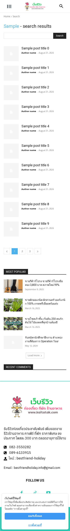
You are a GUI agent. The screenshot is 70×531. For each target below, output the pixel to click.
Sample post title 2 (35, 87)
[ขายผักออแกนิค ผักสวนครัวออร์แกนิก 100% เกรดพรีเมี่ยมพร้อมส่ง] (13, 304)
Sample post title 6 (35, 165)
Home (7, 16)
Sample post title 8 (35, 204)
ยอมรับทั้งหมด (35, 516)
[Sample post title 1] (11, 73)
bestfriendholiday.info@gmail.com (37, 468)
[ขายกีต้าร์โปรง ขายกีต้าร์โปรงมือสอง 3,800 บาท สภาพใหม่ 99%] (13, 286)
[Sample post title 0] (11, 53)
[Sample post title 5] (11, 151)
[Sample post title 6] (11, 170)
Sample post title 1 (35, 68)
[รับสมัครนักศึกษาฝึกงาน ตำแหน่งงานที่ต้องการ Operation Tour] (13, 342)
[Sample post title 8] (11, 209)
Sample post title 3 (35, 107)
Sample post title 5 (35, 146)
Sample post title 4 (35, 126)
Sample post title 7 (35, 185)
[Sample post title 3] (11, 112)
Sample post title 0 (35, 48)
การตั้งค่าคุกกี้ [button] (35, 525)
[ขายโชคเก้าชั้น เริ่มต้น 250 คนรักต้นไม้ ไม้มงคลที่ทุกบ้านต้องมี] (13, 323)
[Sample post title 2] (11, 92)
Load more (34, 355)
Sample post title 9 (35, 224)
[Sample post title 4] (11, 131)
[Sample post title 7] (11, 190)
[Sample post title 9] (11, 229)
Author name (28, 52)
